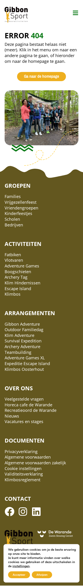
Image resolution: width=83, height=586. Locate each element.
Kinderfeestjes (18, 213)
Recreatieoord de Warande (30, 410)
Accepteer (19, 575)
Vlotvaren (14, 260)
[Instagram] (23, 511)
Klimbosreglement (22, 479)
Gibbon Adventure (22, 324)
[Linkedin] (36, 511)
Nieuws (12, 416)
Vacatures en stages (24, 421)
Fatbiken (13, 254)
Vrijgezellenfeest (20, 202)
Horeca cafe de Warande (28, 404)
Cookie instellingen (23, 468)
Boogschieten (18, 271)
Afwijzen (41, 575)
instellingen (21, 566)
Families (13, 196)
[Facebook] (9, 511)
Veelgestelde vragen (24, 399)
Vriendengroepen (21, 208)
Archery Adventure (22, 346)
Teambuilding (18, 352)
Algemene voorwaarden (28, 457)
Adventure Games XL (25, 357)
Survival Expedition (23, 341)
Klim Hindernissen (22, 283)
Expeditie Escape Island (27, 363)
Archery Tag (16, 277)
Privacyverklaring (21, 451)
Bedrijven (14, 225)
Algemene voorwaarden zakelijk (35, 462)
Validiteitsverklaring (24, 474)
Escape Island (18, 288)
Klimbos (13, 294)
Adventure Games (22, 266)
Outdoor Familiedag (24, 329)
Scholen (12, 219)
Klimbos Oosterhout (24, 369)
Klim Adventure (19, 335)
